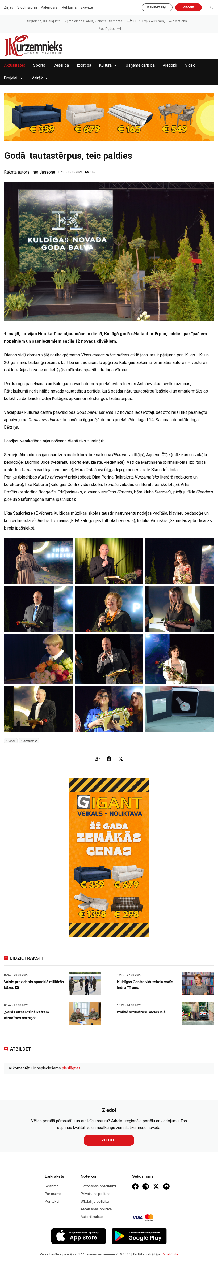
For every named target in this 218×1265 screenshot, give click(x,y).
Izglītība (84, 65)
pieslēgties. (71, 1068)
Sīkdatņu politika (95, 1201)
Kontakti (52, 1201)
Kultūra (105, 65)
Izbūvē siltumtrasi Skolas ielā (141, 1012)
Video (190, 65)
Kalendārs (49, 7)
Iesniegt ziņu (157, 7)
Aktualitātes (14, 65)
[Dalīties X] (121, 759)
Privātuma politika (96, 1193)
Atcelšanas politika (96, 1209)
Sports (39, 65)
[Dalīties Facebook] (109, 759)
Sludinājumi (27, 7)
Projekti (11, 78)
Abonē (188, 7)
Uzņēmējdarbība (140, 65)
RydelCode (170, 1254)
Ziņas (8, 7)
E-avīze (87, 7)
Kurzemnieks (29, 741)
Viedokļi (170, 65)
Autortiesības (92, 1217)
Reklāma (69, 7)
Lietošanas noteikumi (98, 1186)
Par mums (53, 1193)
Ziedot (109, 1140)
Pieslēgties (107, 29)
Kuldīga (11, 741)
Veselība (61, 65)
